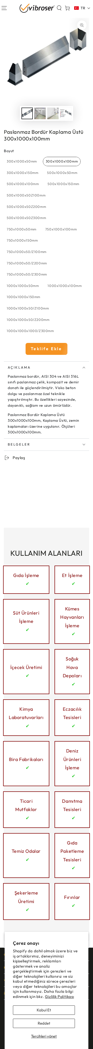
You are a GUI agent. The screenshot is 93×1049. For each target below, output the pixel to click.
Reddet (44, 1023)
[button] (59, 8)
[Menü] (4, 8)
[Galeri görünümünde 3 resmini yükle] (53, 113)
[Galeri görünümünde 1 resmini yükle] (27, 113)
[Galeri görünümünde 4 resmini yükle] (66, 113)
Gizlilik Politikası (59, 996)
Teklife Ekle (46, 348)
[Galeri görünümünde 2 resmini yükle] (40, 113)
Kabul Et (44, 1010)
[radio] (22, 161)
